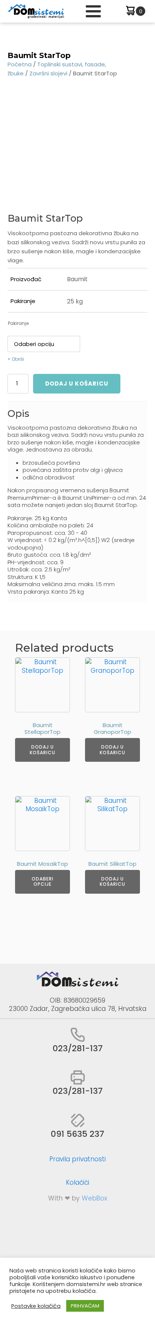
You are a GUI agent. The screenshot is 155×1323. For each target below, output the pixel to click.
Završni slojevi (48, 73)
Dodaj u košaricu (76, 383)
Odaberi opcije (42, 881)
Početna (20, 64)
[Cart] (134, 11)
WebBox (94, 1198)
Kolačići (77, 1182)
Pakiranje (18, 323)
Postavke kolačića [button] (36, 1306)
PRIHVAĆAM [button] (85, 1305)
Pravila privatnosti (77, 1159)
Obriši (18, 359)
